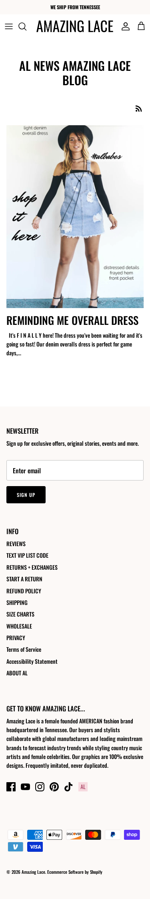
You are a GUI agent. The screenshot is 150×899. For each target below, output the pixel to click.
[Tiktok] (68, 786)
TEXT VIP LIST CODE (27, 555)
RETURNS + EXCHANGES (32, 567)
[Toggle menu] (9, 26)
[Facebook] (11, 786)
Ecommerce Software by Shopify (74, 872)
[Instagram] (39, 786)
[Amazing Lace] (75, 26)
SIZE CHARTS (20, 614)
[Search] (26, 26)
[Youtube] (25, 786)
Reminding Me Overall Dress (72, 320)
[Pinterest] (54, 786)
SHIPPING (17, 602)
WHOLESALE (19, 626)
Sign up (26, 494)
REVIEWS (16, 543)
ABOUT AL (17, 673)
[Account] (123, 26)
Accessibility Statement (32, 661)
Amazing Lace (33, 872)
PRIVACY (15, 637)
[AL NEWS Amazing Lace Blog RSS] (139, 108)
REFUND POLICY (23, 591)
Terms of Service (23, 649)
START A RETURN (24, 579)
